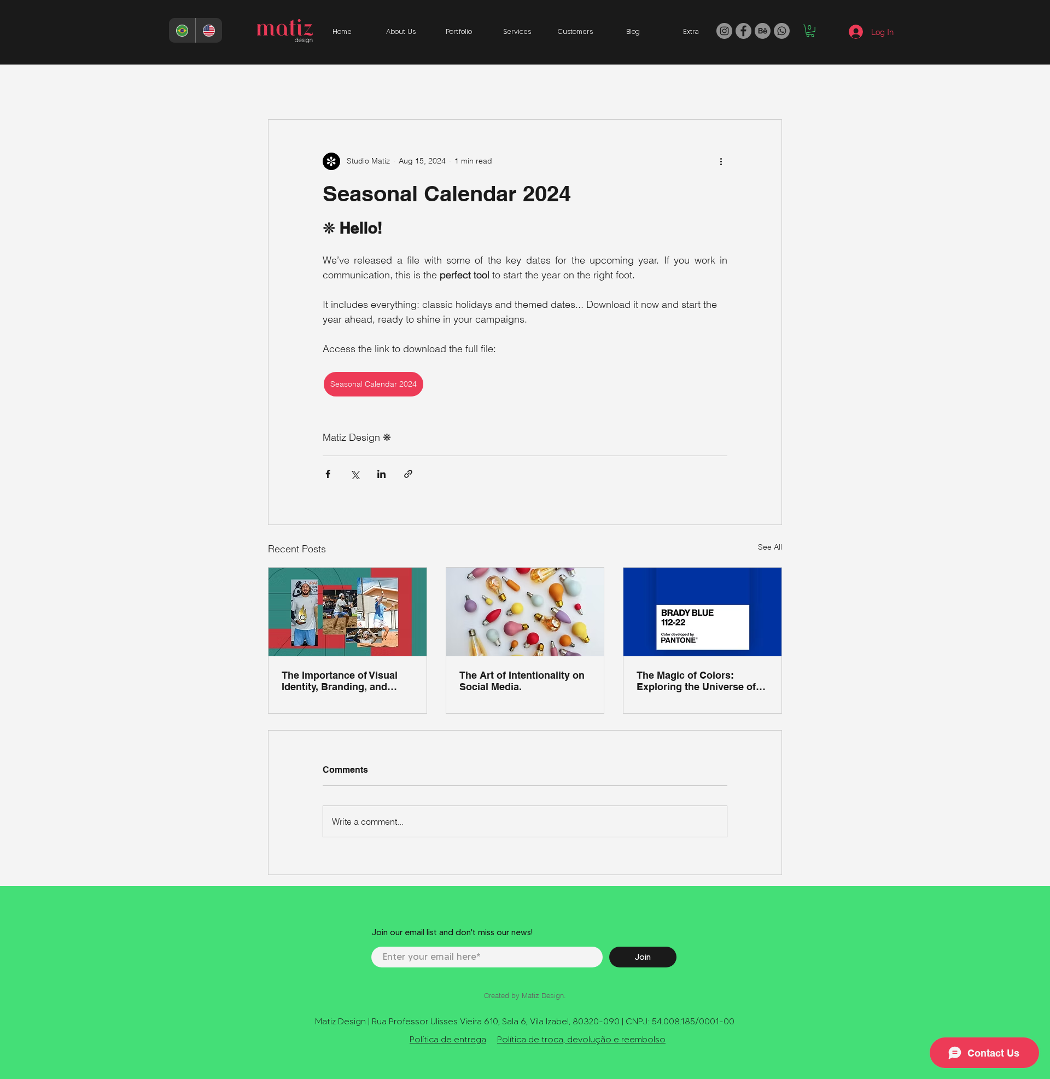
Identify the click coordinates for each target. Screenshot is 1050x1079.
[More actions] (720, 161)
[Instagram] (724, 31)
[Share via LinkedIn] (381, 474)
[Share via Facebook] (328, 474)
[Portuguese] (182, 30)
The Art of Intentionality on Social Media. (522, 680)
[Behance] (763, 31)
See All (770, 547)
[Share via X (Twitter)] (354, 474)
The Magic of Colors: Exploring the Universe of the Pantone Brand (696, 680)
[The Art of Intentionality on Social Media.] (525, 612)
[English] (208, 30)
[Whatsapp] (782, 31)
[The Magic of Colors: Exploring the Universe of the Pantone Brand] (702, 612)
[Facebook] (743, 31)
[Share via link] (408, 474)
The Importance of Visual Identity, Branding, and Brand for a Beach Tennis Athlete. (340, 680)
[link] (810, 31)
